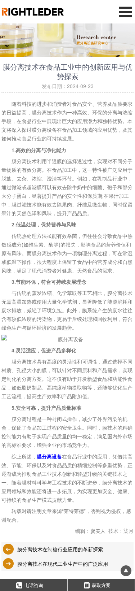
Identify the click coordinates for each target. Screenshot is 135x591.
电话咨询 (33, 585)
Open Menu (125, 12)
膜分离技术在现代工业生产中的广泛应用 (62, 563)
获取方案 (101, 585)
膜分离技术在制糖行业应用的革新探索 (60, 549)
